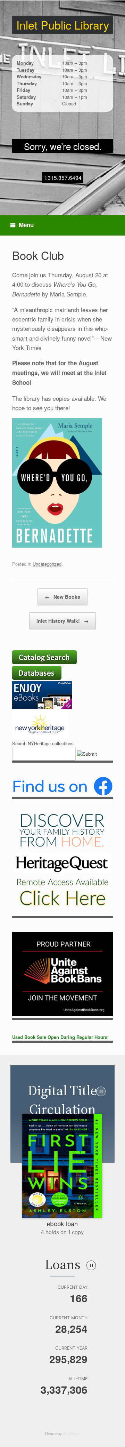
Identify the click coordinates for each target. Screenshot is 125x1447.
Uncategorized (47, 563)
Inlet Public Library (62, 25)
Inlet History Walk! (62, 620)
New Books (62, 596)
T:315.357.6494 (62, 177)
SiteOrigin (72, 1433)
